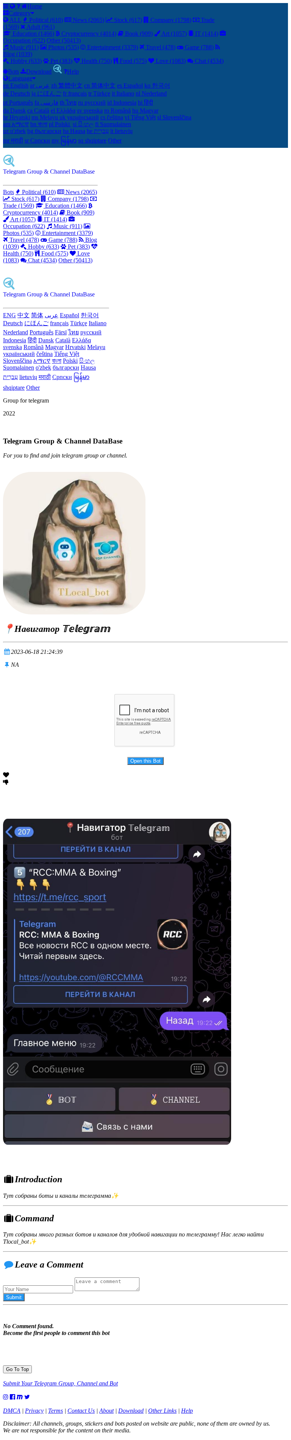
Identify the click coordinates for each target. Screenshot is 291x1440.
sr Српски (37, 140)
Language (20, 78)
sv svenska (90, 110)
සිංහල (87, 360)
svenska (12, 347)
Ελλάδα (81, 340)
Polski (70, 360)
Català (62, 340)
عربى (51, 315)
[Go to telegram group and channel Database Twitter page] (27, 1397)
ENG (9, 315)
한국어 (90, 315)
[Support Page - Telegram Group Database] (19, 6)
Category (20, 13)
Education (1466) (32, 33)
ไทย (73, 332)
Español (69, 315)
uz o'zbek (14, 131)
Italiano (97, 323)
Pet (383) (60, 61)
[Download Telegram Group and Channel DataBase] (57, 71)
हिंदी (32, 340)
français (59, 323)
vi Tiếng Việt (140, 117)
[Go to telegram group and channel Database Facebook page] (12, 1397)
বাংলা (56, 360)
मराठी (45, 377)
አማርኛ (41, 360)
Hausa (88, 367)
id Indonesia (121, 102)
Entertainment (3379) (112, 47)
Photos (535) (63, 47)
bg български (44, 131)
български (66, 367)
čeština (44, 354)
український (19, 354)
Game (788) (198, 47)
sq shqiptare (92, 140)
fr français (75, 93)
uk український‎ (79, 117)
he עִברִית (98, 131)
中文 (23, 315)
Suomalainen (18, 367)
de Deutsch (16, 93)
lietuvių (28, 377)
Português (41, 332)
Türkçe (78, 323)
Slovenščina (17, 360)
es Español (130, 85)
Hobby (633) (25, 61)
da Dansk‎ (14, 110)
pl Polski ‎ (60, 124)
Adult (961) (40, 27)
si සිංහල (83, 124)
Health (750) (96, 61)
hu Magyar (145, 110)
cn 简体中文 (100, 85)
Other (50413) (64, 40)
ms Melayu (45, 117)
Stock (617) (127, 20)
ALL (14, 20)
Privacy (34, 1410)
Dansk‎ (46, 340)
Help (73, 71)
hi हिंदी (145, 102)
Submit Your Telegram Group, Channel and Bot (60, 1383)
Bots (13, 71)
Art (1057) (173, 33)
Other (115, 140)
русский (91, 332)
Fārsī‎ (61, 332)
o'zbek (43, 367)
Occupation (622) (24, 226)
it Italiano (123, 93)
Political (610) (45, 20)
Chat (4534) (208, 61)
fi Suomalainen (113, 124)
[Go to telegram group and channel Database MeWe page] (20, 1397)
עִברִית (10, 377)
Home (34, 6)
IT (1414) (206, 33)
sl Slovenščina (174, 117)
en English (15, 85)
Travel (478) (159, 47)
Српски (62, 377)
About (106, 1410)
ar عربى (40, 85)
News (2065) (87, 20)
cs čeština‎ (111, 117)
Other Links (162, 1410)
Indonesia (14, 340)
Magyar (54, 347)
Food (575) (132, 61)
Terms (55, 1410)
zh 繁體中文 (67, 85)
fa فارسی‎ (46, 102)
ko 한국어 (157, 85)
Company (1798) (170, 20)
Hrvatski (75, 347)
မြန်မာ (81, 377)
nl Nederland (151, 93)
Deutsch (13, 323)
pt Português (18, 102)
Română (33, 347)
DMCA (11, 1410)
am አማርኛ (16, 124)
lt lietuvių (121, 131)
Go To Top (17, 1369)
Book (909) (138, 33)
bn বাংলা (38, 124)
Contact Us (81, 1410)
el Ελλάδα (63, 110)
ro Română (117, 110)
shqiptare (14, 387)
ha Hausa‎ (74, 131)
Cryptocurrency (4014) (88, 33)
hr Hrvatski (16, 117)
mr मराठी (13, 140)
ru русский (92, 102)
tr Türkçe (99, 93)
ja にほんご (46, 93)
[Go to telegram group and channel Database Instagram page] (5, 1397)
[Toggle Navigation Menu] (6, 6)
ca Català (38, 110)
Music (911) (23, 47)
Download (39, 71)
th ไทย (68, 102)
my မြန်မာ (64, 140)
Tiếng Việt (66, 354)
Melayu (96, 347)
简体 (37, 315)
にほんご (36, 323)
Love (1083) (170, 61)
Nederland (15, 332)
